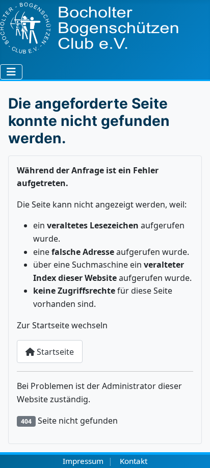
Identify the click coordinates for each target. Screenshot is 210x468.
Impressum (83, 461)
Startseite (54, 351)
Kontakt (133, 461)
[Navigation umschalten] (11, 72)
